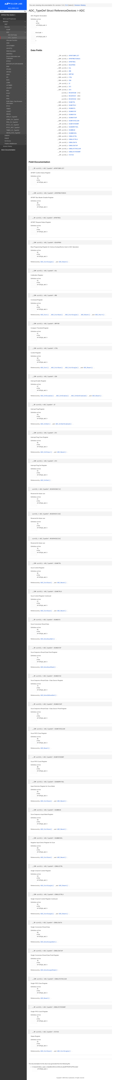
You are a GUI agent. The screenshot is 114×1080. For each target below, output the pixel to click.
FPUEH (8, 69)
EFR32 (8, 61)
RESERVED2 (73, 99)
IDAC (8, 80)
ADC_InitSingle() (47, 262)
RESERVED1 (73, 96)
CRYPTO (9, 48)
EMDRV (7, 135)
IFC (70, 86)
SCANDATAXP (73, 117)
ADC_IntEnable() (63, 396)
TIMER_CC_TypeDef (12, 130)
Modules (5, 21)
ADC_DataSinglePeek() (49, 970)
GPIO (8, 74)
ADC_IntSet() (45, 480)
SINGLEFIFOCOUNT (75, 152)
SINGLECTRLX (73, 139)
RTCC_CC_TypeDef (12, 125)
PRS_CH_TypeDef (12, 122)
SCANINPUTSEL (73, 127)
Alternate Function (11, 40)
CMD (70, 71)
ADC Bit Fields (12, 35)
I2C (7, 77)
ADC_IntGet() (45, 424)
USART (8, 111)
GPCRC (8, 72)
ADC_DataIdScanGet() (48, 695)
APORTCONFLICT (74, 55)
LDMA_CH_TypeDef (12, 119)
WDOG (8, 114)
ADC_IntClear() (46, 452)
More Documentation (8, 150)
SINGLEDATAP (73, 145)
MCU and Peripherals (9, 19)
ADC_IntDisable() (47, 396)
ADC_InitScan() (57, 315)
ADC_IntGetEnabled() (79, 396)
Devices (7, 27)
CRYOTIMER (10, 45)
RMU (7, 98)
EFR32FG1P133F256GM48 (14, 64)
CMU (7, 43)
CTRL (70, 77)
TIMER (8, 108)
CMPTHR (71, 74)
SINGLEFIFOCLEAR (75, 148)
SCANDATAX (72, 114)
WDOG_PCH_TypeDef (13, 133)
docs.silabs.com (13, 8)
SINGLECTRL (73, 136)
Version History (7, 146)
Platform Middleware (11, 143)
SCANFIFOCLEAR (74, 121)
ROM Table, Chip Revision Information (14, 102)
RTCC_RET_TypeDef (12, 127)
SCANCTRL (72, 102)
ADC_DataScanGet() (48, 639)
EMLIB (7, 138)
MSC (7, 90)
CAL (70, 68)
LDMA (8, 82)
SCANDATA (72, 108)
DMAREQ (9, 53)
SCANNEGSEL (73, 133)
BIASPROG (72, 65)
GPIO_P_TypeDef (11, 117)
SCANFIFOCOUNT (74, 124)
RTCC (8, 106)
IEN (70, 80)
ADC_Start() (100, 315)
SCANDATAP (72, 111)
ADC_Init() (45, 315)
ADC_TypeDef (12, 37)
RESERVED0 (73, 93)
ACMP (8, 29)
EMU (7, 66)
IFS (70, 90)
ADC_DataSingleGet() (48, 942)
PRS (7, 96)
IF (69, 83)
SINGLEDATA (73, 142)
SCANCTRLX (72, 105)
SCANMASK (72, 130)
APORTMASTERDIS (74, 59)
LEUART (9, 88)
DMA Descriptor (11, 51)
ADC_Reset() (64, 262)
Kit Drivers (8, 141)
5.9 (66, 5)
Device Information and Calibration (13, 57)
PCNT (8, 93)
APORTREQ (72, 62)
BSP (6, 24)
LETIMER (9, 85)
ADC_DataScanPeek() (48, 667)
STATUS (71, 155)
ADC (7, 32)
